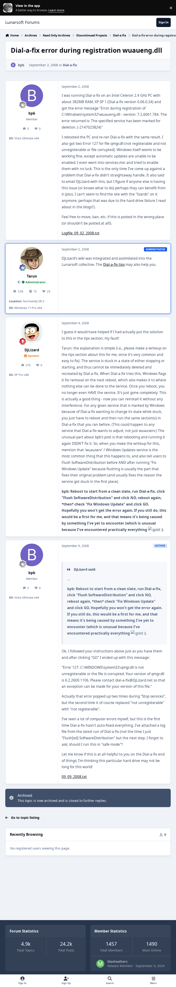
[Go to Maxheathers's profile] (100, 964)
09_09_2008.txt (74, 776)
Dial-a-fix (70, 65)
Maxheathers (117, 961)
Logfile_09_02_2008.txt (80, 233)
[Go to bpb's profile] (13, 65)
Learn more (9, 8)
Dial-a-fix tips (114, 264)
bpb (21, 65)
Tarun (32, 276)
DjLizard (32, 350)
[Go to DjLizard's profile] (31, 332)
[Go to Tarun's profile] (31, 258)
